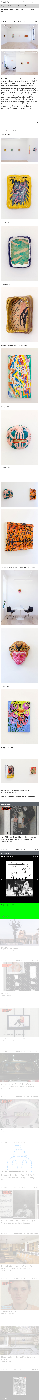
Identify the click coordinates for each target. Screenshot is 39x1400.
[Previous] (1, 820)
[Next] (37, 820)
